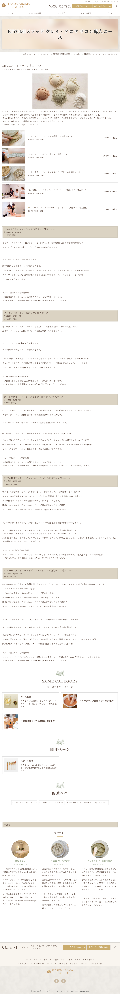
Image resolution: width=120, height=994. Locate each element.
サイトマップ (96, 963)
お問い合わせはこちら (102, 6)
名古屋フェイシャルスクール (24, 802)
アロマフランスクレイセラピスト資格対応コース (87, 802)
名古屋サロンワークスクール (51, 802)
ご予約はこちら (82, 6)
